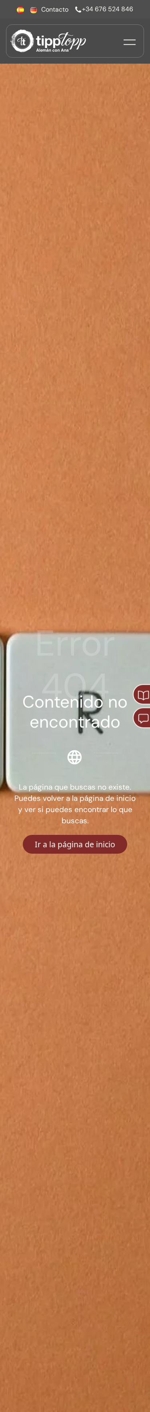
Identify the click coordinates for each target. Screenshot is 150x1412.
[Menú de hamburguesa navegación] (130, 41)
